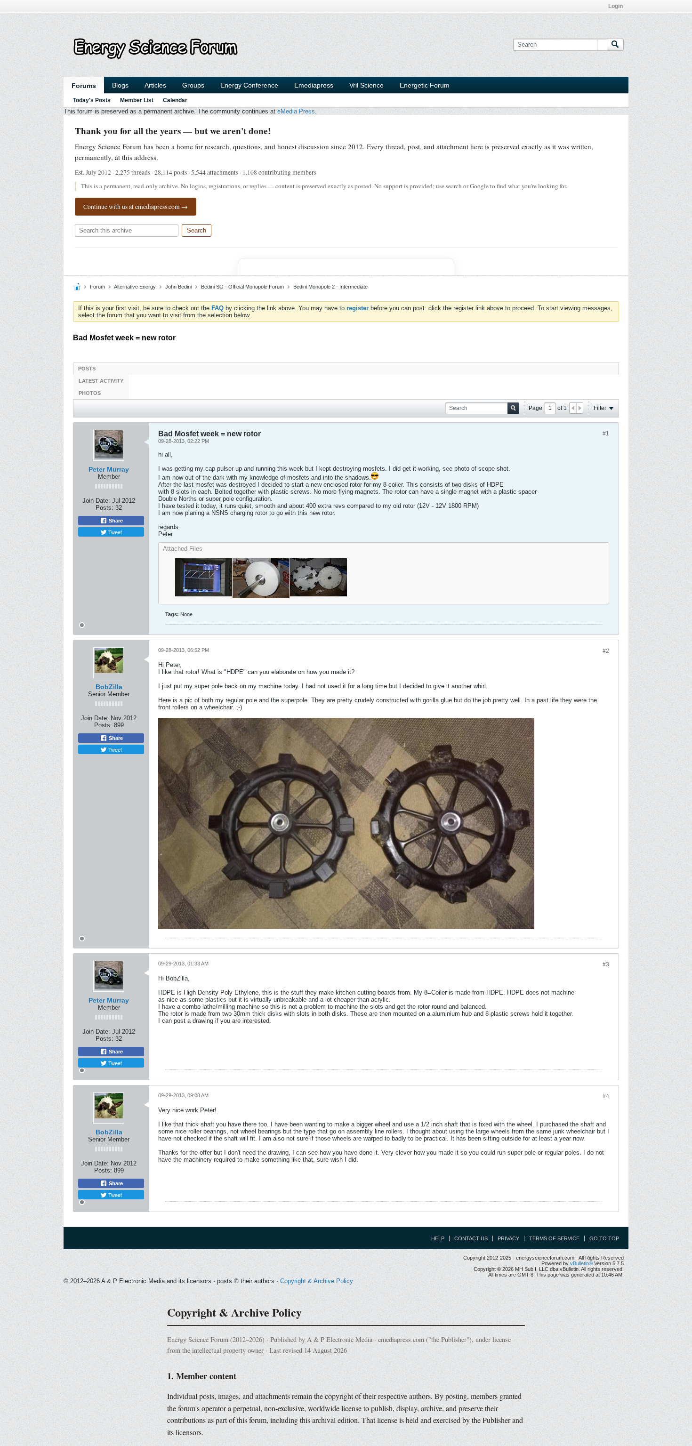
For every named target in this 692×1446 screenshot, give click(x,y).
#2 (606, 651)
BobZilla (109, 687)
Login (615, 6)
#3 (606, 964)
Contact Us (471, 1238)
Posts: (104, 507)
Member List (136, 100)
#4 (606, 1096)
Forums (84, 85)
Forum (97, 286)
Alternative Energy (135, 286)
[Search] (615, 45)
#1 (606, 433)
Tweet (114, 532)
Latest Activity (101, 381)
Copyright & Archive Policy (316, 1281)
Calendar (175, 100)
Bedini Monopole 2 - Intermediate (330, 286)
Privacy (508, 1238)
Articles (155, 85)
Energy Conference (249, 85)
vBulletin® (581, 1263)
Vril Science (366, 85)
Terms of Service (554, 1238)
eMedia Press (296, 111)
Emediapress (313, 85)
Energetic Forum (425, 85)
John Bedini (178, 286)
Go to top (604, 1238)
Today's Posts (92, 100)
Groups (193, 85)
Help (437, 1238)
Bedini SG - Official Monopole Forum (242, 286)
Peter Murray (109, 469)
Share (115, 520)
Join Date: (96, 500)
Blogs (120, 85)
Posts (87, 368)
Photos (90, 393)
